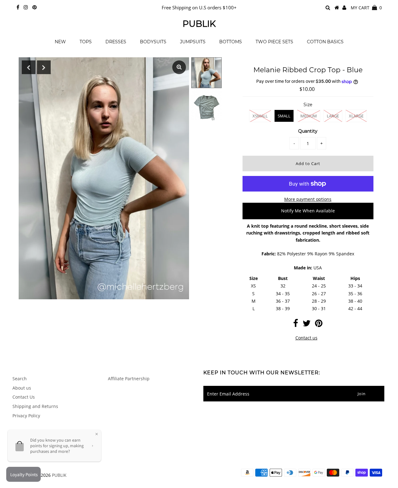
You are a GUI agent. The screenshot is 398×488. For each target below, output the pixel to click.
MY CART (366, 8)
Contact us (306, 338)
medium (308, 116)
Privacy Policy (26, 416)
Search (19, 378)
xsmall (260, 116)
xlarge (356, 116)
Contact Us (23, 397)
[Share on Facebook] (295, 325)
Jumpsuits (193, 42)
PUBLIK (199, 23)
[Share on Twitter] (307, 325)
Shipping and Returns (35, 406)
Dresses (115, 42)
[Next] (44, 67)
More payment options (307, 199)
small (284, 116)
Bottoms (230, 42)
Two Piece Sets (274, 42)
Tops (86, 42)
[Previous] (28, 67)
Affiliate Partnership (129, 378)
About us (21, 388)
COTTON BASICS (325, 42)
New (60, 42)
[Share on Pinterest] (318, 325)
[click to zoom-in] (179, 67)
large (333, 116)
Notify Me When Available (308, 211)
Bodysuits (153, 42)
